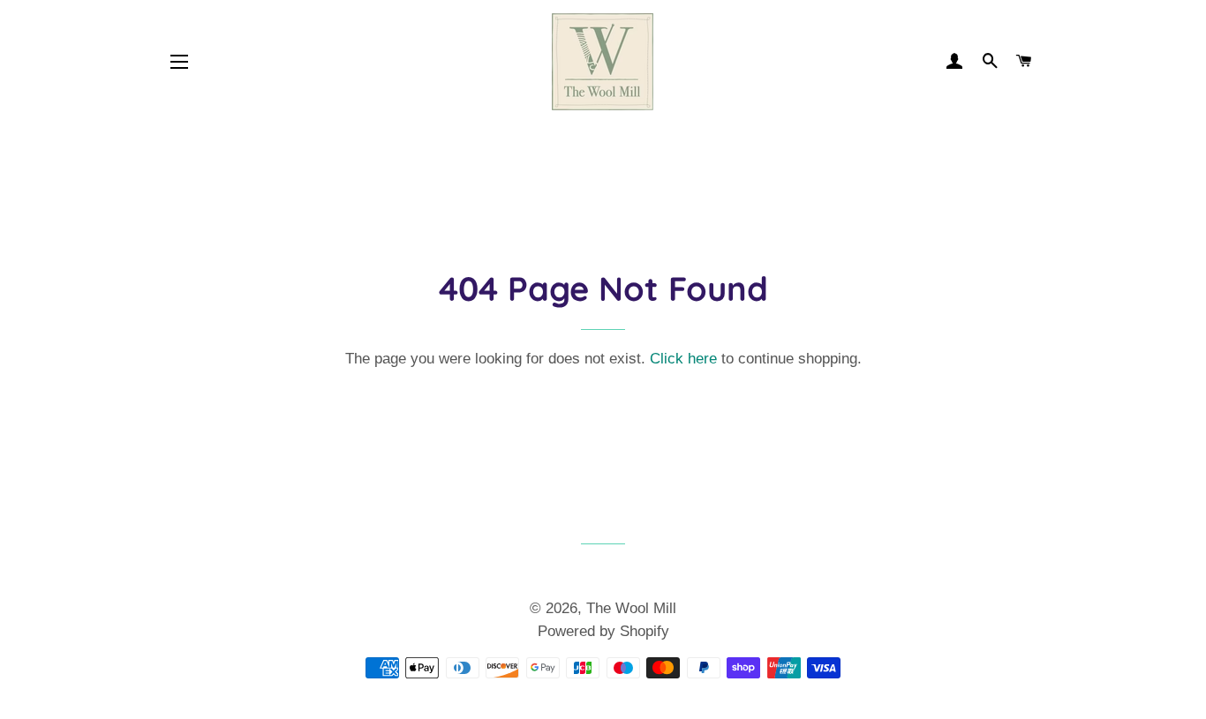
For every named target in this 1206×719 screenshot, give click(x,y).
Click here (683, 358)
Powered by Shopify (603, 631)
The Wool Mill (631, 608)
